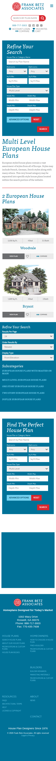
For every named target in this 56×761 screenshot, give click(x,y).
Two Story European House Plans (23, 392)
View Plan (13, 256)
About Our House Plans (13, 643)
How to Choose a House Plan (41, 641)
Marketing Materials (40, 675)
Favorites (41, 28)
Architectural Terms (12, 704)
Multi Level (14, 90)
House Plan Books (11, 652)
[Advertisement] (28, 560)
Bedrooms (11, 67)
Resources (9, 696)
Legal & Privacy (28, 735)
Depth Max (31, 105)
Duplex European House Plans (21, 399)
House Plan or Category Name (18, 57)
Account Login (21, 28)
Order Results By (9, 342)
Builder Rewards (38, 671)
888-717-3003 (19, 25)
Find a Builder (37, 645)
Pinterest (30, 25)
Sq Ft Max (32, 76)
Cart (38, 31)
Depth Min (11, 105)
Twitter (37, 25)
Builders (36, 667)
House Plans (10, 636)
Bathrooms (33, 67)
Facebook (33, 25)
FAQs (4, 700)
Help (4, 707)
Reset (36, 119)
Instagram (41, 25)
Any (11, 71)
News (32, 700)
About (34, 696)
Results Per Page (9, 331)
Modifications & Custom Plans (13, 648)
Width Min (11, 96)
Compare (24, 31)
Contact (36, 716)
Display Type (7, 353)
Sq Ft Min (10, 76)
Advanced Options (19, 119)
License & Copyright (11, 711)
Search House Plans (11, 640)
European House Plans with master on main (27, 372)
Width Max (31, 96)
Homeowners (39, 636)
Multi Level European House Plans (24, 379)
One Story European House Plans (23, 386)
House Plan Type (13, 86)
